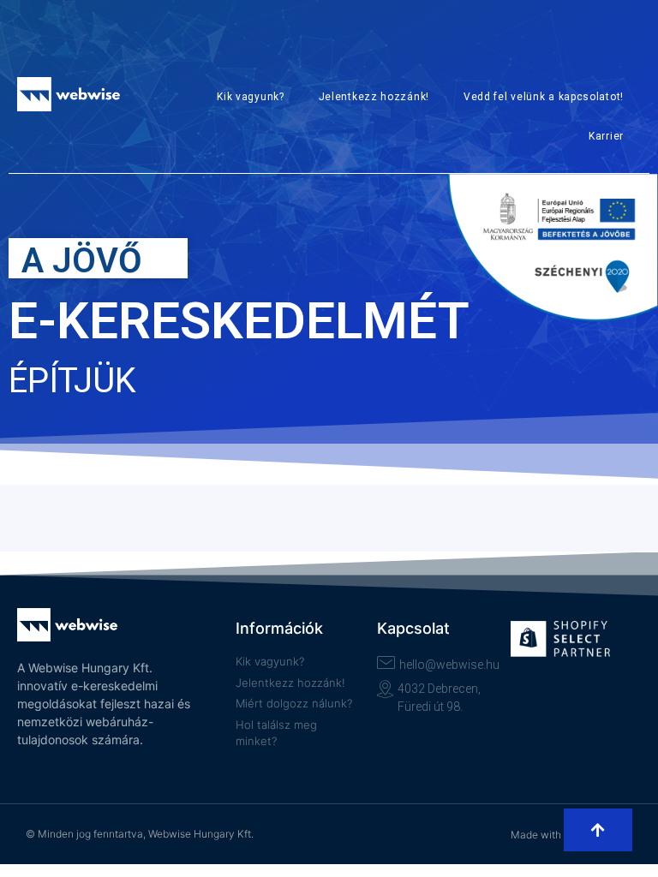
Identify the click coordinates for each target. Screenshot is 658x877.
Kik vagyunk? (250, 97)
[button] (598, 829)
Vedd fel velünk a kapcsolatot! (544, 97)
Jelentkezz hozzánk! (374, 97)
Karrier (606, 136)
